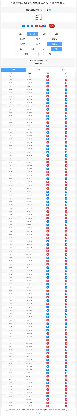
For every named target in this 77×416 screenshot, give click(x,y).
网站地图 (38, 413)
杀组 (32, 49)
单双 (56, 49)
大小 (44, 49)
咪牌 (51, 26)
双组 (50, 54)
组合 (21, 49)
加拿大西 (32, 34)
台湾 (44, 34)
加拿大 (20, 34)
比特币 (56, 34)
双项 (26, 54)
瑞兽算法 (54, 44)
